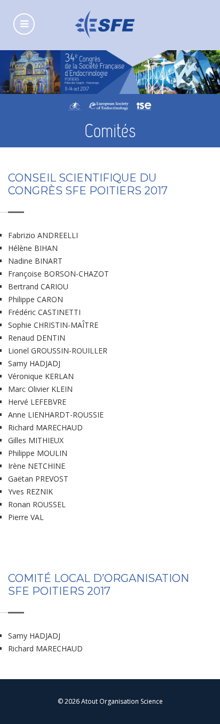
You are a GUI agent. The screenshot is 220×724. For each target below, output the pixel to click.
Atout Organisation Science (122, 701)
